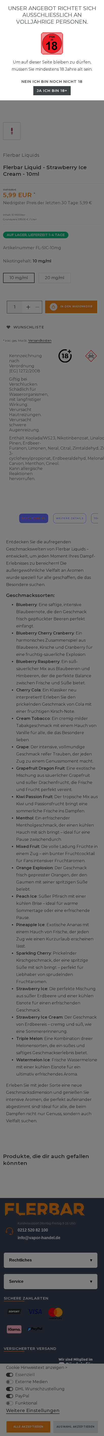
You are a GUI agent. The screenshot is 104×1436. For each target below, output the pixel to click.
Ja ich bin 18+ (52, 90)
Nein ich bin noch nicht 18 (52, 81)
